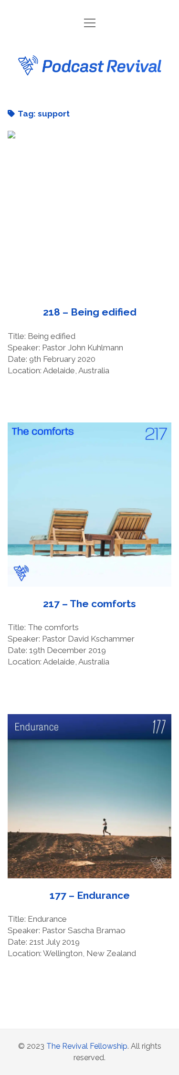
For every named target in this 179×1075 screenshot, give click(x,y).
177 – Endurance (90, 796)
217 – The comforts (90, 504)
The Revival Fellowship (86, 1046)
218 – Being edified (90, 213)
